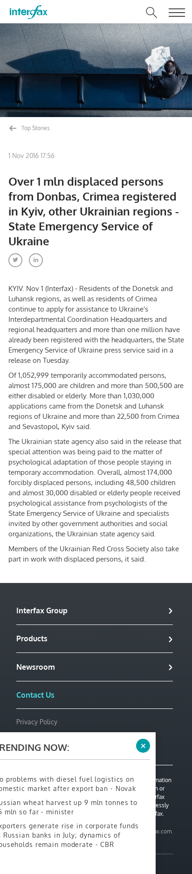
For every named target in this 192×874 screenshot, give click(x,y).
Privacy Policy (36, 722)
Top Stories (35, 128)
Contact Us (35, 695)
